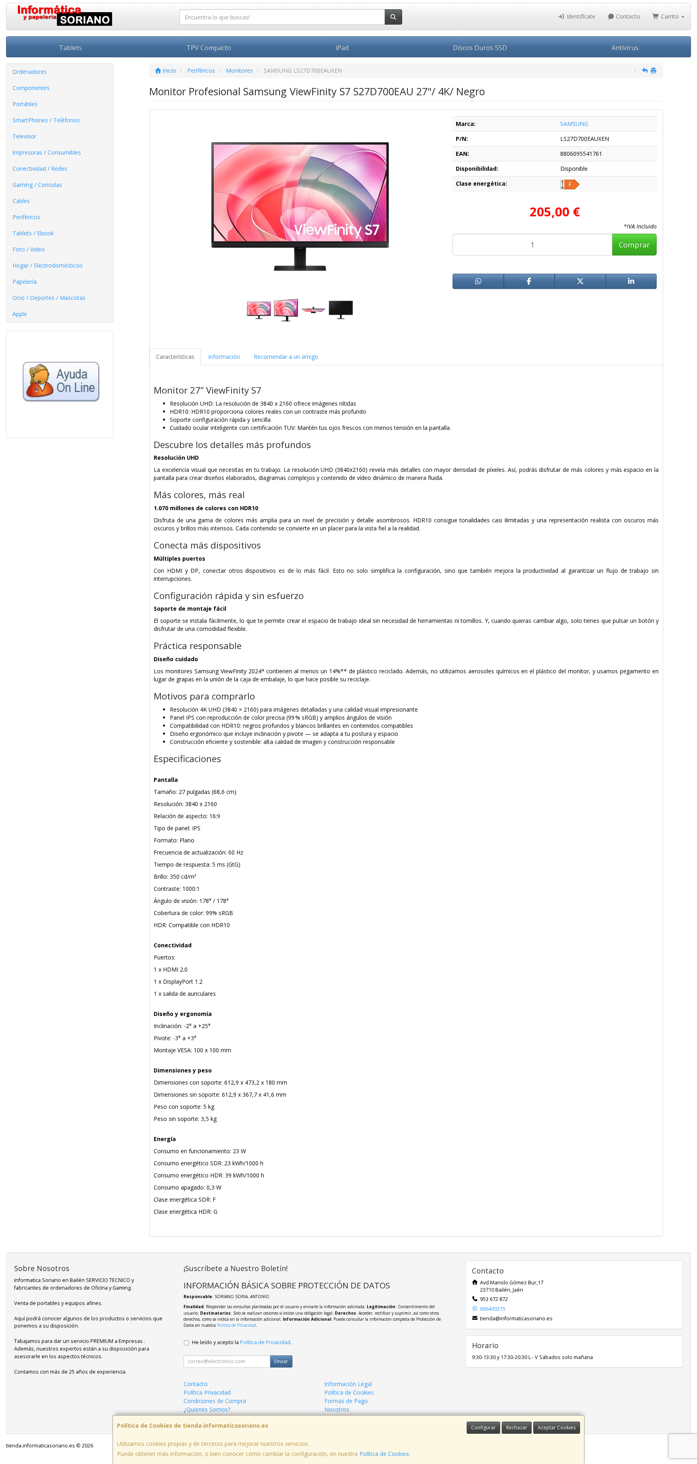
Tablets (70, 47)
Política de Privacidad (236, 1325)
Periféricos (26, 217)
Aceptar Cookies (557, 1427)
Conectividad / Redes (40, 168)
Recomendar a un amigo (286, 356)
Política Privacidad (207, 1392)
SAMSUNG (574, 124)
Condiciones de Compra (215, 1401)
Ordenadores (30, 71)
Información (224, 356)
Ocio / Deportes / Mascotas (49, 298)
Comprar (634, 244)
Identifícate (580, 16)
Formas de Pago (346, 1401)
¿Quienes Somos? (207, 1409)
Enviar (281, 1361)
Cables (21, 201)
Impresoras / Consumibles (47, 152)
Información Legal (348, 1384)
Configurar (483, 1427)
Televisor (24, 136)
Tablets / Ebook (33, 233)
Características (175, 356)
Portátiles (25, 104)
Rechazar (516, 1427)
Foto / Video (29, 249)
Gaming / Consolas (37, 184)
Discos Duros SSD (480, 47)
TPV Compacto (208, 47)
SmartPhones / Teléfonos (46, 120)
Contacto (627, 16)
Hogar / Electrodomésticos (48, 265)
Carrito (669, 16)
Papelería (25, 281)
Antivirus (625, 47)
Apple (20, 314)
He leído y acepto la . (242, 1342)
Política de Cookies (384, 1454)
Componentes (31, 88)
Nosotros (336, 1409)
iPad (342, 47)
